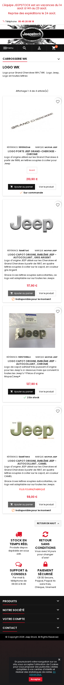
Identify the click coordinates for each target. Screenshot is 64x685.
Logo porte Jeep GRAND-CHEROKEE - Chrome (32, 153)
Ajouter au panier (21, 186)
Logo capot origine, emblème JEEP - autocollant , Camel (32, 462)
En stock (34, 397)
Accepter (35, 679)
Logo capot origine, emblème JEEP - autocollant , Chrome (32, 362)
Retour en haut (48, 523)
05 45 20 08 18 (26, 21)
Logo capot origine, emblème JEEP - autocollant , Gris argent (32, 256)
